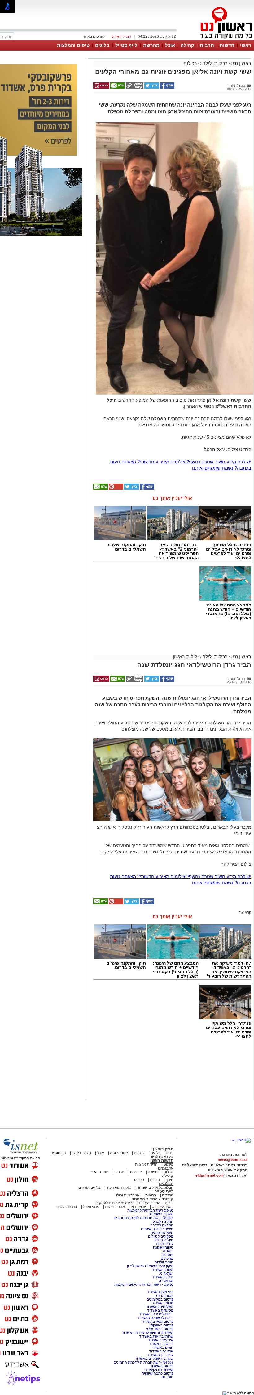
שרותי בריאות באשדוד (156, 1336)
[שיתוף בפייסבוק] (166, 87)
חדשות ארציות (146, 1164)
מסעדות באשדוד (160, 1310)
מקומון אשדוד (162, 1269)
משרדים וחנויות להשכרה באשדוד (147, 1332)
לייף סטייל (126, 45)
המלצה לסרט (162, 1221)
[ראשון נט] (241, 1139)
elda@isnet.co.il (209, 1175)
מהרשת (151, 45)
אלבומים (165, 1168)
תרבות (207, 45)
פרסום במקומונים (160, 1299)
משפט (168, 1164)
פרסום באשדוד (161, 1366)
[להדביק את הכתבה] (115, 488)
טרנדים (167, 1195)
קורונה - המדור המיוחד (152, 1199)
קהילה (187, 45)
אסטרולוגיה (119, 1153)
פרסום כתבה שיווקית (157, 1373)
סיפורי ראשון (81, 1153)
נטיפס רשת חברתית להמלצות (150, 1210)
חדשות (227, 45)
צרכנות (139, 1153)
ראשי (245, 45)
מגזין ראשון (163, 1149)
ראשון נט (241, 63)
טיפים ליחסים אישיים (156, 1229)
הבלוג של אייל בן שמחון (154, 1187)
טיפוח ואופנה (163, 1247)
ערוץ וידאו (138, 1206)
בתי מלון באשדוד (160, 1292)
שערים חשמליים (160, 1214)
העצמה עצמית (161, 1232)
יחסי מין (167, 1255)
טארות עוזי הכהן (118, 1187)
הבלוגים (166, 1183)
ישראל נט (165, 1273)
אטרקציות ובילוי (127, 1195)
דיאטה (168, 1251)
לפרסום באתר (94, 36)
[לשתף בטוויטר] (151, 87)
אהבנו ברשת (115, 1206)
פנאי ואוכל (91, 1206)
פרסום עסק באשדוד (157, 1321)
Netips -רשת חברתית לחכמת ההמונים (143, 1218)
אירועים (136, 1172)
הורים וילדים (164, 1262)
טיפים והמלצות (73, 45)
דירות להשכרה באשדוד (155, 1318)
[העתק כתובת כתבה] (134, 87)
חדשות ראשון (161, 1160)
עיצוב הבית (164, 1244)
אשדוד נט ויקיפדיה (158, 1370)
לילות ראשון (185, 656)
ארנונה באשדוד (161, 1351)
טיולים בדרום (162, 1240)
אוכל (170, 45)
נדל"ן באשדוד (162, 1277)
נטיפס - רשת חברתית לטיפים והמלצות (143, 1284)
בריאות (150, 1195)
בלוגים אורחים (89, 1187)
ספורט (153, 1172)
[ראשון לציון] (215, 39)
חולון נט (167, 1377)
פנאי (169, 1153)
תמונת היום (99, 1172)
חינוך (169, 1180)
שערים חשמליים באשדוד (154, 1358)
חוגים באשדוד (162, 1347)
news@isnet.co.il (232, 1160)
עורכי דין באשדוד (160, 1355)
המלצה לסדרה (161, 1225)
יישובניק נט (164, 1295)
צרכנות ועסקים (65, 1206)
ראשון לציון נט (162, 1206)
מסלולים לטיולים (160, 1236)
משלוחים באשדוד (159, 1307)
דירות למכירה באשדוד (156, 1314)
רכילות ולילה (215, 63)
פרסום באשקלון (161, 1325)
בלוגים (102, 45)
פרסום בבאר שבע (159, 1329)
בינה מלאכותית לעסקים (114, 1203)
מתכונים (167, 1258)
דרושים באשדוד (161, 1344)
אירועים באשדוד (160, 1340)
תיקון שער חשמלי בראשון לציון (150, 1266)
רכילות (190, 63)
